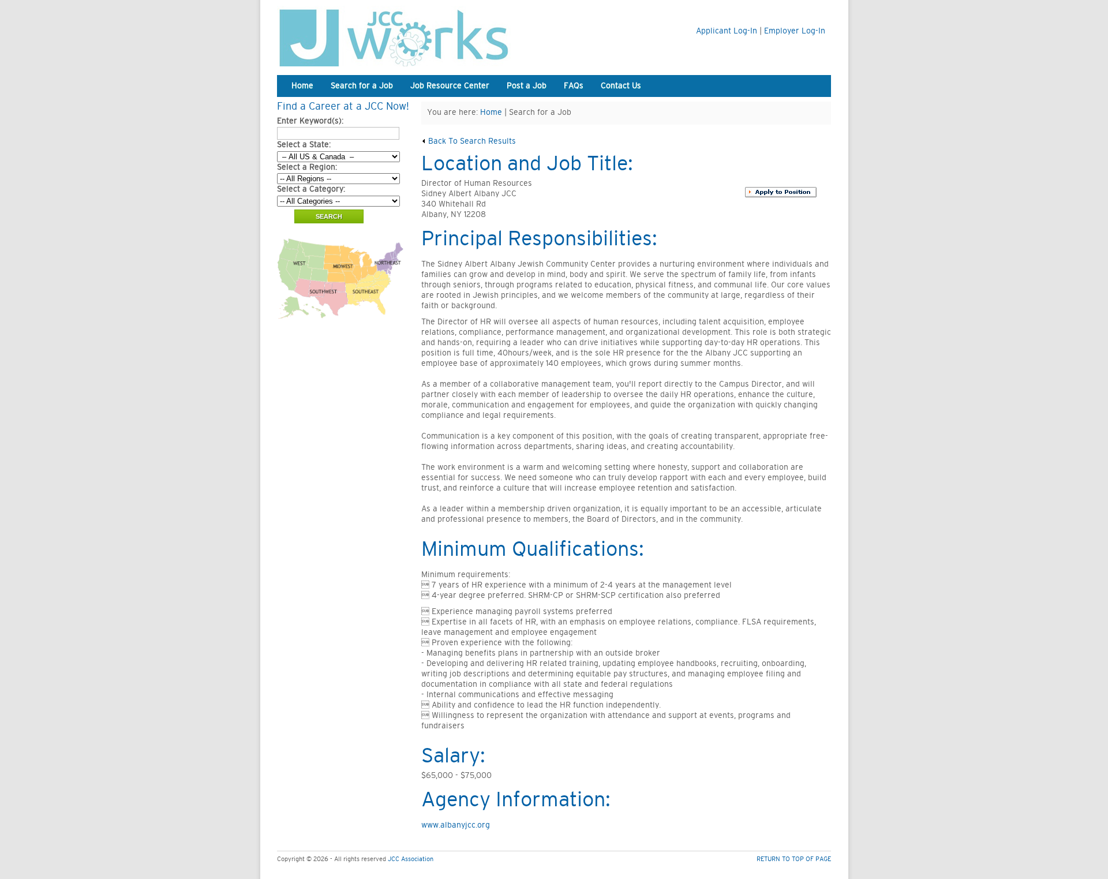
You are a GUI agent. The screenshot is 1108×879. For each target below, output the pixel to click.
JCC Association (410, 859)
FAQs (573, 86)
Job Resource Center (449, 86)
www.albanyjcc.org (455, 825)
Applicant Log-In (726, 31)
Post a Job (526, 86)
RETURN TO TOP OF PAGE (794, 859)
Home (302, 86)
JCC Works (421, 36)
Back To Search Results (471, 141)
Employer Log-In (794, 31)
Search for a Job (362, 86)
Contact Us (621, 86)
